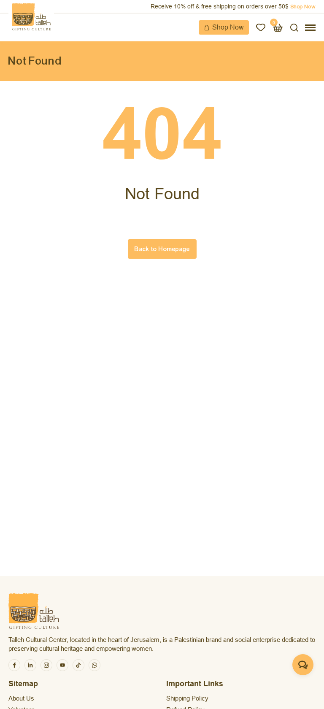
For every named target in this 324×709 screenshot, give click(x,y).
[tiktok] (78, 665)
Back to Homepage (162, 249)
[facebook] (14, 665)
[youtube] (62, 665)
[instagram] (46, 665)
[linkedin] (30, 665)
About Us (21, 698)
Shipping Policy (187, 698)
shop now (303, 6)
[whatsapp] (94, 665)
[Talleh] (31, 16)
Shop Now (228, 27)
